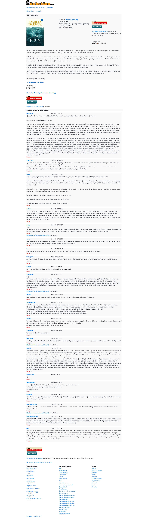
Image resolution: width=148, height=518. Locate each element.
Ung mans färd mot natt (34, 498)
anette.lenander (31, 404)
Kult (60, 481)
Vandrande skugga (32, 492)
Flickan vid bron (31, 468)
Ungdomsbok (96, 481)
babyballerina (30, 302)
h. (27, 249)
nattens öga (30, 495)
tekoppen (29, 257)
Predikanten (63, 489)
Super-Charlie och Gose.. (67, 505)
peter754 (29, 338)
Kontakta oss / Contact (33, 516)
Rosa (28, 174)
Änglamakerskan (64, 513)
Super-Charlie (63, 499)
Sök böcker (30, 7)
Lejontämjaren (63, 483)
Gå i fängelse (63, 472)
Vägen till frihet (31, 485)
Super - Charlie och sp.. (66, 497)
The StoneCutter (64, 507)
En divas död (30, 482)
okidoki (28, 295)
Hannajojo (29, 274)
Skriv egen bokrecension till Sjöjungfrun (39, 462)
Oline (28, 225)
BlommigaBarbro (32, 416)
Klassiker (94, 487)
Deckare (94, 472)
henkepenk (30, 374)
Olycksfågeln (63, 487)
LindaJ (28, 318)
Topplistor (50, 7)
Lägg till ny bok (40, 7)
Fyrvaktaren (63, 470)
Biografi (94, 483)
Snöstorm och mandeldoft (67, 491)
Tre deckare (63, 509)
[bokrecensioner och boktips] (39, 2)
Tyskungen (62, 511)
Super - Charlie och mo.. (67, 495)
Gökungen (62, 474)
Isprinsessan (63, 479)
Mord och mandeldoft (66, 485)
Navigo (28, 267)
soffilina (29, 209)
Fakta (93, 485)
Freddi (28, 348)
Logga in (38, 11)
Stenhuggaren (63, 493)
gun (27, 428)
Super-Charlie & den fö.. (66, 501)
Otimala (29, 394)
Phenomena (30, 382)
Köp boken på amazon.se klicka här (38, 235)
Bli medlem (30, 11)
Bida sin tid (30, 478)
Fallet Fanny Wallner (32, 488)
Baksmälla (29, 475)
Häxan (61, 477)
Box (60, 468)
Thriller (94, 474)
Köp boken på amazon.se (100, 31)
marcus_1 (29, 113)
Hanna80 (29, 330)
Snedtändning (30, 472)
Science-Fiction (97, 479)
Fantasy (94, 477)
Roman (94, 468)
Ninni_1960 (30, 160)
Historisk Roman (97, 470)
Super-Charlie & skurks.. (66, 503)
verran (28, 239)
